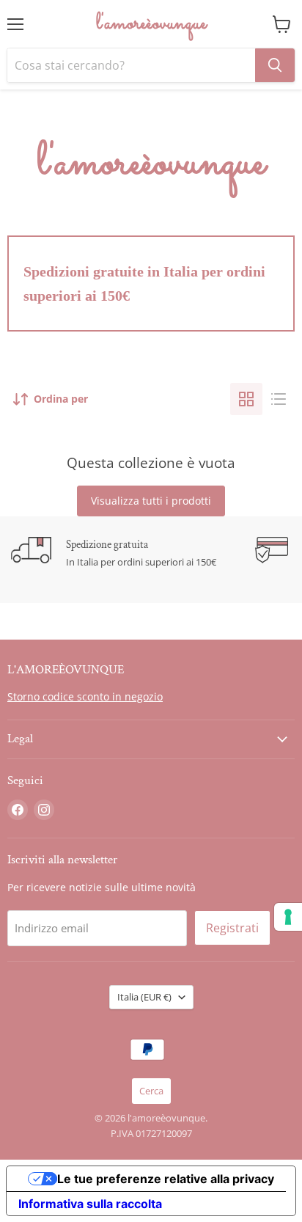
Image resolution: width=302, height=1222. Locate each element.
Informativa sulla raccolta (90, 1203)
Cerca (151, 1090)
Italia (144, 996)
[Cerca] (275, 65)
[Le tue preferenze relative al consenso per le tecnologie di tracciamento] (288, 917)
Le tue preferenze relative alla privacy (165, 1178)
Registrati (232, 928)
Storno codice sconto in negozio (85, 696)
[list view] (278, 399)
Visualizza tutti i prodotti (151, 501)
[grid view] (246, 399)
